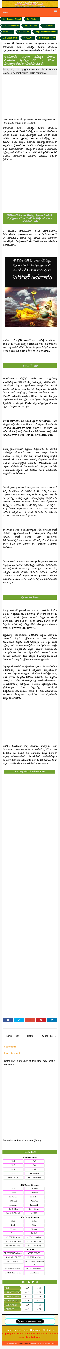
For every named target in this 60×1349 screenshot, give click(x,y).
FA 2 (34, 1161)
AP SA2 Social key (34, 1245)
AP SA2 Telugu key (13, 1237)
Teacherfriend (33, 69)
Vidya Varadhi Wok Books (46, 32)
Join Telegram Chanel (12, 19)
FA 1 (13, 1161)
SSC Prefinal (34, 1173)
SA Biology (34, 1197)
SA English (34, 1205)
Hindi (13, 1225)
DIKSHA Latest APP (47, 38)
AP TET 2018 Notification (13, 1253)
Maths (34, 1225)
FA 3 (13, 1165)
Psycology (13, 1205)
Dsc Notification (34, 1209)
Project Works (13, 1177)
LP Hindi (13, 1193)
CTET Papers (34, 1273)
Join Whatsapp (33, 19)
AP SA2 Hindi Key (34, 1237)
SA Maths (34, 1193)
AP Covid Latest (31, 25)
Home (30, 1036)
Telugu (13, 1221)
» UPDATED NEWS (12, 1292)
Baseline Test (24, 32)
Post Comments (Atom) (29, 1140)
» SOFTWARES (10, 1305)
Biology (34, 1229)
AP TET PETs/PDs (34, 1253)
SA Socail (13, 1201)
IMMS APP (28, 38)
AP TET (34, 1213)
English (34, 1221)
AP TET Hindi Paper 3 (13, 1273)
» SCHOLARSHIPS (12, 1301)
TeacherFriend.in (24, 1343)
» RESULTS (9, 1309)
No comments (39, 73)
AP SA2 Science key (13, 1245)
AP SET (6, 32)
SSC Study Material (11, 25)
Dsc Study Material (13, 1213)
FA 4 (34, 1165)
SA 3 (13, 1173)
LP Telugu (34, 1189)
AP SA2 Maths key (34, 1241)
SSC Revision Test (34, 1177)
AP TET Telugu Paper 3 (34, 1269)
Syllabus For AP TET (13, 1257)
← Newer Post (10, 1036)
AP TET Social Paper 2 (13, 1269)
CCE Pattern (48, 25)
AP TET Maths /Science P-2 (34, 1263)
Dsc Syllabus (13, 1209)
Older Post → (49, 1036)
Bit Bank (34, 1233)
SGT (13, 1189)
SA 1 (13, 1169)
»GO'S (6, 1288)
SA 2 (34, 1169)
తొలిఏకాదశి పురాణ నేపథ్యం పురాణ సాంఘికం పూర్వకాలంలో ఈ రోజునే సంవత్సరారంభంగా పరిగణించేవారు (29, 60)
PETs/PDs (34, 1201)
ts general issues (19, 73)
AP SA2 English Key (13, 1241)
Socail (13, 1233)
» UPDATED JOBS (11, 1296)
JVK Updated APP (10, 38)
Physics (13, 1229)
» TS (39, 1288)
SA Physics (13, 1197)
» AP (27, 1288)
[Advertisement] (30, 96)
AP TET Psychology (34, 1257)
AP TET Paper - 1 (13, 1261)
